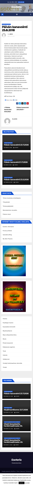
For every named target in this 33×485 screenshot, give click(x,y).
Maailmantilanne (7, 331)
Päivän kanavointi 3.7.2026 (15, 162)
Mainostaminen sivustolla (10, 210)
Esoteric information (8, 226)
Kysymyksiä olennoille (9, 326)
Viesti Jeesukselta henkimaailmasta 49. (13, 441)
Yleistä (5, 367)
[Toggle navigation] (16, 14)
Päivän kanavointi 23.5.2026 (16, 179)
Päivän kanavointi (6, 24)
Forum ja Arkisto (7, 230)
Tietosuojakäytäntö (8, 206)
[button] (30, 14)
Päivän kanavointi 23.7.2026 (16, 145)
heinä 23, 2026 (9, 396)
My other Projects (7, 238)
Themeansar (28, 471)
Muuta (4, 339)
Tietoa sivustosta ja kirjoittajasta (12, 198)
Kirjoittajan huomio (8, 322)
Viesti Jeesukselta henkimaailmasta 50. (13, 425)
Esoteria (16, 7)
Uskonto (5, 355)
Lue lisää (27, 482)
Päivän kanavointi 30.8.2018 (7, 109)
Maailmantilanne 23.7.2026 (16, 410)
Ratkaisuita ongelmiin (9, 347)
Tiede (4, 351)
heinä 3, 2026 (8, 444)
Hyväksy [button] (21, 482)
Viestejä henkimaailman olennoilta (12, 363)
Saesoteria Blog (7, 234)
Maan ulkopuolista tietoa (9, 335)
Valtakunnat (6, 359)
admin (11, 34)
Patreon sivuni (7, 214)
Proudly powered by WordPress (9, 471)
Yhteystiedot (6, 202)
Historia (5, 318)
